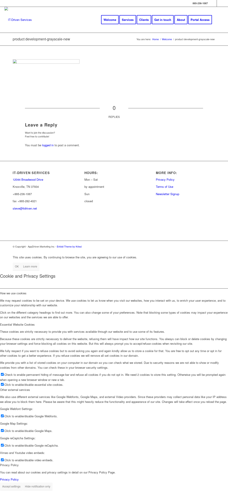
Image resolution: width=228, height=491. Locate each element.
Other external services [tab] (15, 390)
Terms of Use (164, 186)
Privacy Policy (165, 179)
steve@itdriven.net (25, 208)
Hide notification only (37, 486)
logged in (48, 145)
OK (17, 266)
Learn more (30, 266)
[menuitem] (110, 20)
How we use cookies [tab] (13, 293)
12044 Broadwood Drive (28, 179)
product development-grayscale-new (41, 39)
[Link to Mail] (220, 3)
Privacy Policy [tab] (9, 465)
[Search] (219, 20)
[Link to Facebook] (213, 3)
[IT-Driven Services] (18, 20)
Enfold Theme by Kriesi (69, 246)
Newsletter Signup (167, 194)
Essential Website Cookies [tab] (17, 324)
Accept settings (11, 486)
